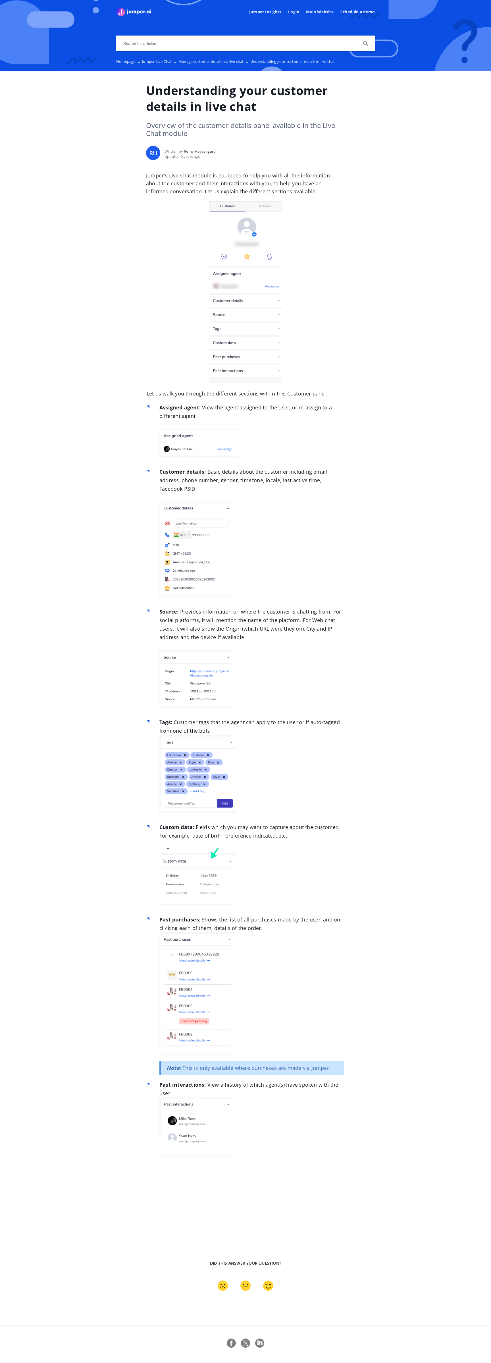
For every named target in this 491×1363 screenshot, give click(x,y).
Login (293, 11)
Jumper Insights (265, 11)
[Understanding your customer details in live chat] (133, 14)
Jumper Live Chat (159, 61)
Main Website (319, 11)
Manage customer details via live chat (213, 61)
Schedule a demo (357, 11)
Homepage (128, 61)
